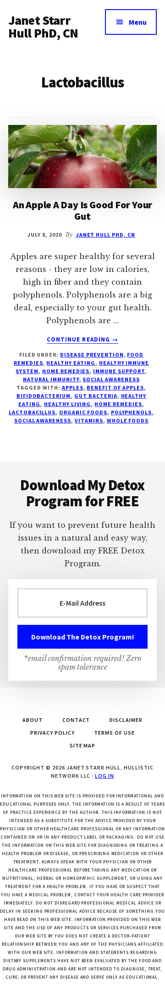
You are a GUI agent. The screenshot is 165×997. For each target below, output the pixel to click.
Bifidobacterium (43, 395)
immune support (118, 371)
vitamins (89, 420)
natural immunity (51, 379)
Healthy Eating (70, 362)
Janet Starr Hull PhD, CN (43, 26)
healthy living (67, 404)
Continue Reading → (82, 340)
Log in (104, 775)
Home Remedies (65, 371)
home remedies (118, 404)
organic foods (83, 412)
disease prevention (91, 354)
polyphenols (131, 412)
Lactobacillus (32, 412)
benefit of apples (115, 387)
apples (72, 387)
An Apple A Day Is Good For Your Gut (82, 210)
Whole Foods (128, 420)
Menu (138, 22)
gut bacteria (95, 395)
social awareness (110, 379)
